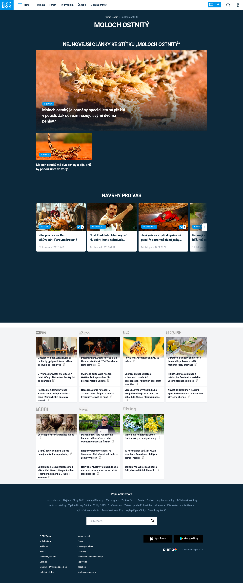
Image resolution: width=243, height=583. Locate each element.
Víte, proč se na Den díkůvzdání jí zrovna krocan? (58, 237)
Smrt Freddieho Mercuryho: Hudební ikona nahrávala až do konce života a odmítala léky (110, 238)
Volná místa (45, 541)
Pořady (52, 4)
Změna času (128, 500)
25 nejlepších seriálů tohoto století (56, 434)
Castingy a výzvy (85, 546)
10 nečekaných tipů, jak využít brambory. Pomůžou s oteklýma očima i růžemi (141, 454)
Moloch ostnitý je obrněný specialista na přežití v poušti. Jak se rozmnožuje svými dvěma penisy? (83, 116)
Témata (41, 4)
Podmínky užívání (48, 556)
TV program (112, 500)
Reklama (44, 546)
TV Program (67, 4)
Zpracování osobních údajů (90, 556)
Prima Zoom (111, 17)
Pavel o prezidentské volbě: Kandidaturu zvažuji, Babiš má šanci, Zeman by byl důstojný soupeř (54, 395)
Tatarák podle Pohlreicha (138, 505)
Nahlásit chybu (47, 572)
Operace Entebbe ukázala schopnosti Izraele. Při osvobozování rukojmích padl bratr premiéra (143, 379)
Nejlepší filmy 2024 (73, 500)
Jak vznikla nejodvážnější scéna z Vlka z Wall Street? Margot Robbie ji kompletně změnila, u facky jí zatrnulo (56, 472)
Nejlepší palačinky (135, 510)
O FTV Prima (45, 536)
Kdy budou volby (165, 500)
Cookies (43, 562)
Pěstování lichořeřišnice (180, 505)
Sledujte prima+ (98, 4)
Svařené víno (115, 505)
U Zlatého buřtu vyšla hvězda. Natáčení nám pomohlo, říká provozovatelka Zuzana (96, 377)
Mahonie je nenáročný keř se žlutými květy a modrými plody (141, 436)
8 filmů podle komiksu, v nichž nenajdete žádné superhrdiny (53, 452)
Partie (141, 500)
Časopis (82, 4)
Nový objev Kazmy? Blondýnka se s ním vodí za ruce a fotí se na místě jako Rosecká (99, 470)
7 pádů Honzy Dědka (79, 505)
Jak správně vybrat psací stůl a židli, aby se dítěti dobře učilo (141, 469)
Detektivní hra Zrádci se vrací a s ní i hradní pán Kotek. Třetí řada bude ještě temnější (99, 361)
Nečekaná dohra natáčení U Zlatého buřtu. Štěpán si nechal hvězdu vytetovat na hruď (97, 393)
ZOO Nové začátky (187, 500)
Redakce (82, 567)
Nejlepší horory (95, 500)
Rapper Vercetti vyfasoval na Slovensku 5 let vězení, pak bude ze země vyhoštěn (99, 454)
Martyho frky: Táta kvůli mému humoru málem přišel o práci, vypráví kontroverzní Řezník (97, 438)
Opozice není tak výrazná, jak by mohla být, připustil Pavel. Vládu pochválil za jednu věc (55, 361)
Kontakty (82, 551)
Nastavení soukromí (87, 572)
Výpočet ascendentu (88, 510)
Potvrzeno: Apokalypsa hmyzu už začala (142, 359)
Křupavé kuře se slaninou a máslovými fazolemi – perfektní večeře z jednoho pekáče (184, 377)
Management (84, 536)
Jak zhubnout (53, 500)
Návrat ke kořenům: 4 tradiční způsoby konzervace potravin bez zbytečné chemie (185, 393)
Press (80, 541)
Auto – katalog (57, 505)
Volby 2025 (99, 505)
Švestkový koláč (157, 510)
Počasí (150, 500)
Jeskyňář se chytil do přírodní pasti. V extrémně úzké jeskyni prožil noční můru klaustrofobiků (161, 238)
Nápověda (82, 562)
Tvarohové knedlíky (112, 510)
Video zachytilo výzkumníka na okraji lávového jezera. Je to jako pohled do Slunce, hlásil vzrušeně (142, 393)
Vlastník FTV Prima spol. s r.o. (53, 567)
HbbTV (43, 551)
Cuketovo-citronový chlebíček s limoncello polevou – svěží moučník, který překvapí (184, 361)
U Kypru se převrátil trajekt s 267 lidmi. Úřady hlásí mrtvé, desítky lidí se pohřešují (56, 377)
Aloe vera (159, 505)
